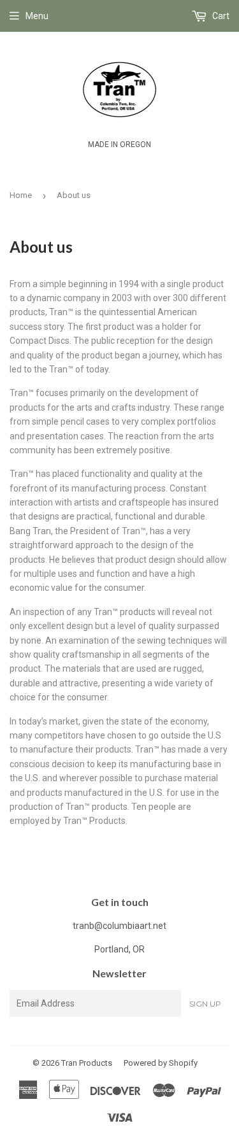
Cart (219, 16)
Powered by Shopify (161, 1063)
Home (21, 195)
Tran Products (86, 1063)
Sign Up (205, 1003)
